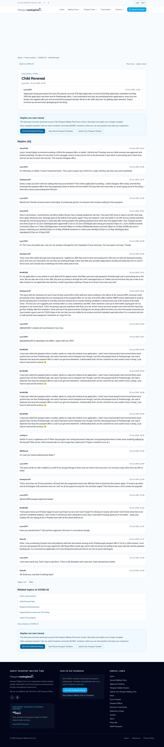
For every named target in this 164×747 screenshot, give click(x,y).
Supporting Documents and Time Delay (34, 612)
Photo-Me (113, 723)
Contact (113, 715)
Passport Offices (116, 703)
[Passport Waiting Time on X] (17, 697)
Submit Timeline (138, 9)
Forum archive (30, 58)
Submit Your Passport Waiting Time (123, 692)
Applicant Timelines (117, 684)
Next (31, 582)
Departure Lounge (117, 711)
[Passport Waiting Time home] (30, 9)
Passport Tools (89, 9)
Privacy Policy (149, 738)
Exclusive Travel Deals (118, 707)
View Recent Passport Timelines (61, 131)
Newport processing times (29, 607)
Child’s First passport (28, 618)
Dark (143, 3)
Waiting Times (73, 9)
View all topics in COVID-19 (28, 624)
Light (137, 3)
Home (62, 9)
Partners (119, 9)
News (112, 696)
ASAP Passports (116, 726)
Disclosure (136, 738)
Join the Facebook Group (32, 131)
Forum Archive (115, 699)
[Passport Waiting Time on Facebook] (44, 2)
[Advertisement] (82, 31)
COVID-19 (42, 58)
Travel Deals (105, 9)
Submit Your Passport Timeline (90, 131)
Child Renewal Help (27, 601)
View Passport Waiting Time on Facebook (78, 695)
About (112, 719)
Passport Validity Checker (119, 688)
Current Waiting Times (118, 680)
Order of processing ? (28, 596)
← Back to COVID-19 (26, 64)
